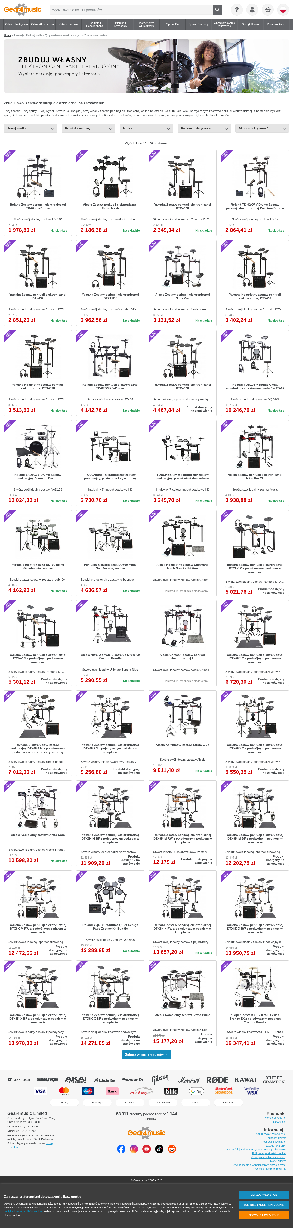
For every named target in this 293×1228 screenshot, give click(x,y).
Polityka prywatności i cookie (269, 1153)
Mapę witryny (278, 1161)
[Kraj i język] (283, 9)
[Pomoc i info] (237, 9)
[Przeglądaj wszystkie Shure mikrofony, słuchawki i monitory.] (50, 1079)
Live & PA (228, 1102)
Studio (195, 1102)
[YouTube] (146, 1152)
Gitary (64, 1102)
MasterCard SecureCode (224, 1091)
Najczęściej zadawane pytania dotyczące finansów (256, 1149)
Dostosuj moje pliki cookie (264, 1205)
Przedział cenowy (78, 128)
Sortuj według (17, 128)
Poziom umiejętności (196, 128)
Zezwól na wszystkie (264, 1215)
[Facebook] (121, 1152)
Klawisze (130, 1102)
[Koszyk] (268, 10)
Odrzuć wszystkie (264, 1194)
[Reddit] (172, 1152)
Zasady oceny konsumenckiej (268, 1157)
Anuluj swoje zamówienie (271, 1134)
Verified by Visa (251, 1091)
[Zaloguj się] (252, 9)
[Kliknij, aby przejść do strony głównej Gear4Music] (22, 9)
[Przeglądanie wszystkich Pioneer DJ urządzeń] (135, 1079)
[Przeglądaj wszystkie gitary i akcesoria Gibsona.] (164, 1079)
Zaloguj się (279, 1121)
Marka (127, 128)
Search (217, 10)
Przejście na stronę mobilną (269, 1168)
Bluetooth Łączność (253, 128)
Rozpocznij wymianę (273, 1141)
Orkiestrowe (163, 1102)
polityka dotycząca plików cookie (23, 1211)
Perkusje (97, 1102)
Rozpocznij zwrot (276, 1137)
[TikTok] (159, 1152)
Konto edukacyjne (275, 1117)
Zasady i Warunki (276, 1145)
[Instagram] (134, 1152)
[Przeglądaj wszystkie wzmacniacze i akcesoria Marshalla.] (192, 1079)
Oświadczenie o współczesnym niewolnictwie (259, 1164)
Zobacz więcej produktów (144, 1054)
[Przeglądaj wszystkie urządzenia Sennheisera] (22, 1079)
